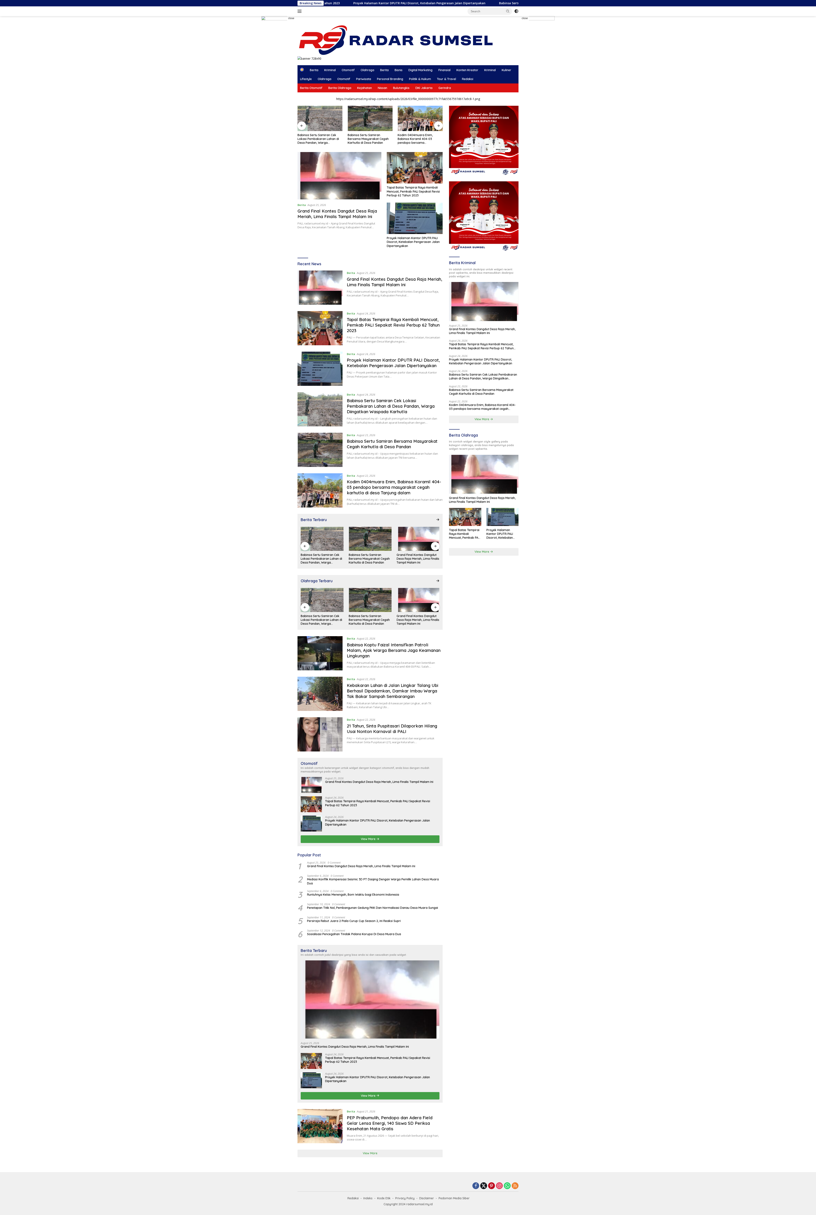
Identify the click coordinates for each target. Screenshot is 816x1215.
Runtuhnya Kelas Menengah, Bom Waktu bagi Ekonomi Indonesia (353, 894)
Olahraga (367, 70)
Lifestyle (306, 79)
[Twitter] (483, 1186)
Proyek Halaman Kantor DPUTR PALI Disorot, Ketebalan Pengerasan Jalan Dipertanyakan (413, 242)
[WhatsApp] (507, 1186)
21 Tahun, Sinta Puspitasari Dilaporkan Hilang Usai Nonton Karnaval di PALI (392, 728)
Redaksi (467, 79)
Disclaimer (426, 1198)
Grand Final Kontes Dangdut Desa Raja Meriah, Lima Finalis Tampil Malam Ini (337, 213)
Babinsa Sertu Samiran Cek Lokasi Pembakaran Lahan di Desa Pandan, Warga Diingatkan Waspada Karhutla (470, 3)
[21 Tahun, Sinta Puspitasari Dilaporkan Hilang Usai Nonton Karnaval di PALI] (320, 734)
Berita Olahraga (339, 88)
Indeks (368, 1198)
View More (368, 839)
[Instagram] (499, 1186)
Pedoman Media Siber (454, 1198)
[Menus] (300, 11)
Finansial (444, 70)
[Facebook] (475, 1186)
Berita (314, 70)
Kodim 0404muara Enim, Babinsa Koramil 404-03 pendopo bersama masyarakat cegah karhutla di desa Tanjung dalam (369, 139)
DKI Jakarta (423, 88)
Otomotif (348, 70)
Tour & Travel (446, 79)
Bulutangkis (401, 88)
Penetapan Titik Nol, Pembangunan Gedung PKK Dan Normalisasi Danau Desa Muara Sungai (372, 908)
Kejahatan (364, 88)
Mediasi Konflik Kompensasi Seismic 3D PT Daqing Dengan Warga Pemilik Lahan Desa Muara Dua (373, 881)
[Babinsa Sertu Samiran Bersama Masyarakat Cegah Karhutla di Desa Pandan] (320, 118)
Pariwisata (363, 79)
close (291, 18)
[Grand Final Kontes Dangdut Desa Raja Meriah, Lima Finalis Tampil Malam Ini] (339, 175)
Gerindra (444, 88)
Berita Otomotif (311, 88)
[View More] (437, 519)
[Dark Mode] (516, 11)
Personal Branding (390, 79)
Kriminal (330, 70)
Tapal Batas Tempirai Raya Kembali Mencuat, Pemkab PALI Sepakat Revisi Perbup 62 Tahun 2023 (413, 191)
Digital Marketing (420, 70)
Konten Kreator (467, 70)
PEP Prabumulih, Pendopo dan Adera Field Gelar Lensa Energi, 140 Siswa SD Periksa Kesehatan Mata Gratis (389, 1123)
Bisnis (398, 70)
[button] (508, 11)
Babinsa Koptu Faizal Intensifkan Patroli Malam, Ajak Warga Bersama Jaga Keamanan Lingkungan (419, 139)
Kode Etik (384, 1198)
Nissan (382, 88)
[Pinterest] (491, 1186)
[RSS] (515, 1186)
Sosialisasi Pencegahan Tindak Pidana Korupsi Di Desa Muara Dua (354, 934)
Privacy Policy (405, 1198)
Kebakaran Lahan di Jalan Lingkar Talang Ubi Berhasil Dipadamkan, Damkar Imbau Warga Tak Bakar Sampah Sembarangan (392, 691)
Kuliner (506, 70)
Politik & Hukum (420, 79)
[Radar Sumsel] (400, 40)
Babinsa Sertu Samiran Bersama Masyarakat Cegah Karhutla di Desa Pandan (318, 139)
